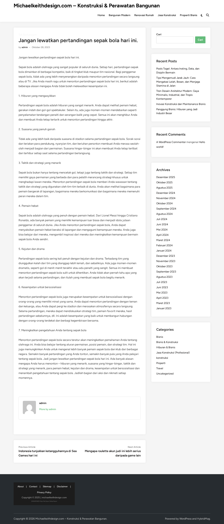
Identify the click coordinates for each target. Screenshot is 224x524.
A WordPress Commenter (171, 142)
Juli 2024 (161, 219)
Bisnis (159, 336)
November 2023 (165, 261)
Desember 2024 (165, 192)
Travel (159, 368)
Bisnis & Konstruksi (167, 342)
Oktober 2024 (164, 203)
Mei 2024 (162, 229)
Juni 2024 (162, 224)
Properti (160, 363)
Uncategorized (164, 373)
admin (25, 47)
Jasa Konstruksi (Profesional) (173, 352)
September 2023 (166, 271)
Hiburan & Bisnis (165, 347)
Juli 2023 (161, 282)
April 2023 (162, 297)
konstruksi (162, 357)
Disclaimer (62, 486)
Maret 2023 (163, 303)
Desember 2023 (165, 255)
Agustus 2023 (164, 276)
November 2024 (165, 198)
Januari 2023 (163, 308)
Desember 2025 (165, 177)
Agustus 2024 (164, 213)
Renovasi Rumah (144, 15)
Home (101, 15)
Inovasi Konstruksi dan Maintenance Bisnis (180, 104)
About (21, 486)
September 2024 (166, 208)
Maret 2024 (163, 240)
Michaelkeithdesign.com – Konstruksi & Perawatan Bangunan (87, 5)
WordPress (185, 518)
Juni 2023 (162, 287)
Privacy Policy (44, 492)
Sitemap (47, 486)
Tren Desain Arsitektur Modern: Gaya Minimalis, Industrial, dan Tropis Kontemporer (177, 94)
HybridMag (203, 518)
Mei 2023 (161, 292)
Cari (158, 34)
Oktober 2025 (164, 182)
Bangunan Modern (119, 15)
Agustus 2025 (164, 187)
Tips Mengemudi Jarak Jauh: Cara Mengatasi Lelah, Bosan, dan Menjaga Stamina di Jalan (178, 81)
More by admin (47, 409)
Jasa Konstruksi (167, 15)
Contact (33, 486)
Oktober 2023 (164, 266)
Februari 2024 (164, 245)
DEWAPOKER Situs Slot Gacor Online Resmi (44, 501)
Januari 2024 (164, 250)
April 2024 (162, 234)
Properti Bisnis (188, 15)
